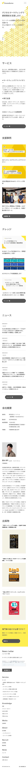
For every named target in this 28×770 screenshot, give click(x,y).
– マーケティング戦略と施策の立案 (9, 689)
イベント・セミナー (6, 708)
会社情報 (4, 730)
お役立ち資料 (5, 711)
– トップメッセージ (6, 733)
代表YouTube (5, 716)
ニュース (4, 752)
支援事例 (4, 723)
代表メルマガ (5, 713)
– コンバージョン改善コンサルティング (10, 696)
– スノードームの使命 (6, 735)
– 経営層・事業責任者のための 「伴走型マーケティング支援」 (14, 683)
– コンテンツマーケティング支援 (9, 694)
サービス (4, 680)
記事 (3, 706)
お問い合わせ (5, 760)
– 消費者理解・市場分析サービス (9, 699)
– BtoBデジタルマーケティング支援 (9, 691)
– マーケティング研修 (6, 686)
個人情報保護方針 (22, 766)
